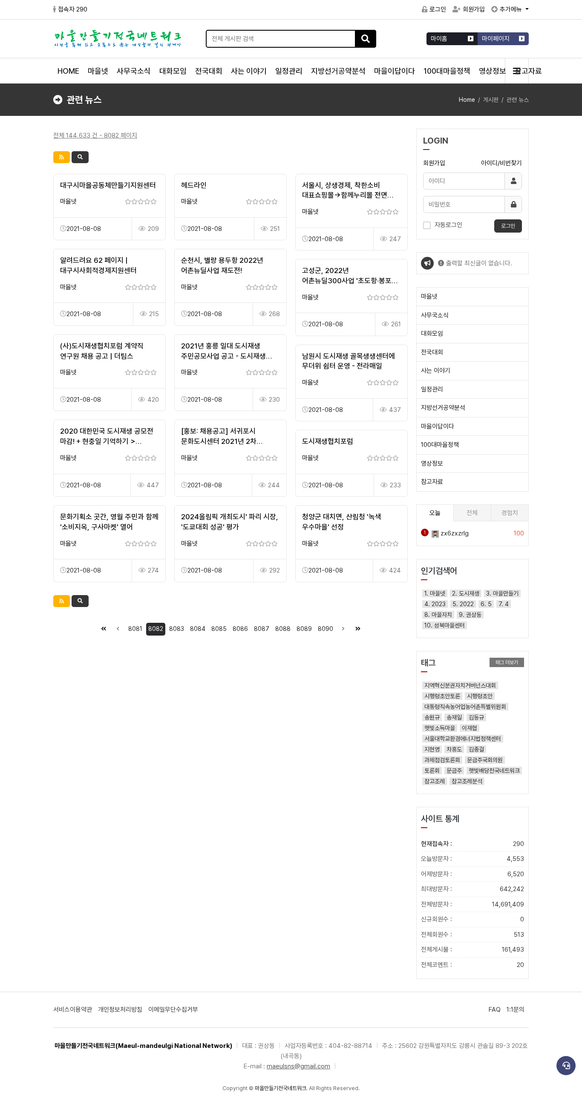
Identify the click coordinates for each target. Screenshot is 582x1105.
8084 (197, 628)
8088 (283, 628)
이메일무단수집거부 (173, 1009)
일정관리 (289, 70)
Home (467, 99)
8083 (176, 628)
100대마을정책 (447, 70)
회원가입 (474, 9)
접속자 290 (72, 9)
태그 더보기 (507, 662)
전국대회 (208, 70)
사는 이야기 (249, 70)
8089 (304, 628)
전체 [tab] (472, 513)
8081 (135, 628)
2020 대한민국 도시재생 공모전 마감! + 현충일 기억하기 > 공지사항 (106, 441)
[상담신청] (566, 1065)
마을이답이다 (394, 70)
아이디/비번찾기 (501, 163)
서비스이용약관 (72, 1009)
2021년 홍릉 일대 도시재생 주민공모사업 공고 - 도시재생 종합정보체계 (223, 356)
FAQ (495, 1009)
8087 (261, 628)
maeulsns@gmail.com (298, 1066)
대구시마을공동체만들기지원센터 (108, 185)
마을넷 (98, 70)
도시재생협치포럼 (327, 441)
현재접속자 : (472, 844)
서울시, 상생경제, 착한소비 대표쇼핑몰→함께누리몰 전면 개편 (344, 195)
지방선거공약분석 (338, 70)
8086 (240, 628)
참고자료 (432, 482)
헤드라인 (194, 185)
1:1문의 (515, 1009)
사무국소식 (134, 70)
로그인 (437, 9)
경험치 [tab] (509, 513)
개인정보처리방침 (120, 1009)
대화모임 (173, 70)
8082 (155, 628)
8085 (219, 628)
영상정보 (492, 70)
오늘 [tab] (435, 513)
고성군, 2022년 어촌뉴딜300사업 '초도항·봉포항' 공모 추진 (351, 280)
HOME (68, 70)
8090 (325, 628)
